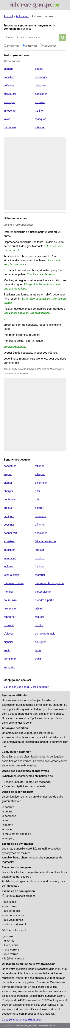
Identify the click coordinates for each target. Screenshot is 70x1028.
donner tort (10, 533)
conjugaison (12, 28)
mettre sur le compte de (49, 583)
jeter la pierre (11, 575)
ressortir (9, 625)
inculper (39, 558)
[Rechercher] (62, 37)
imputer (39, 549)
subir (7, 650)
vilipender (9, 667)
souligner (40, 642)
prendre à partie (44, 600)
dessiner (9, 524)
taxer (38, 650)
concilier (9, 77)
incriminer (10, 558)
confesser (10, 499)
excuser (40, 102)
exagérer (9, 541)
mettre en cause (14, 583)
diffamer (40, 524)
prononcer (10, 608)
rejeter (39, 608)
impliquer (9, 549)
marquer (40, 575)
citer (37, 491)
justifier (39, 110)
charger (8, 491)
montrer (8, 591)
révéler (39, 625)
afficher (39, 466)
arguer (8, 474)
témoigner (10, 658)
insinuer (39, 566)
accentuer (10, 466)
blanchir (8, 68)
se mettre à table (45, 633)
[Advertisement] (35, 173)
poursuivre (10, 600)
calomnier (41, 482)
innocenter (10, 110)
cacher (39, 68)
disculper (40, 85)
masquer (40, 119)
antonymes (41, 25)
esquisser (41, 94)
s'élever (8, 633)
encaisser (41, 533)
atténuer (40, 127)
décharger (41, 77)
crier (37, 499)
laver (7, 119)
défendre (9, 85)
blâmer (8, 482)
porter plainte (43, 591)
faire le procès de (45, 541)
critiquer (8, 508)
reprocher (9, 617)
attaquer (40, 474)
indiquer (8, 566)
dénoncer (40, 516)
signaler (8, 642)
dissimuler (10, 94)
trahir (38, 658)
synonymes (25, 25)
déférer (39, 508)
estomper (9, 102)
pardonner (10, 127)
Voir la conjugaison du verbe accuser (26, 687)
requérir (39, 617)
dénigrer (9, 516)
